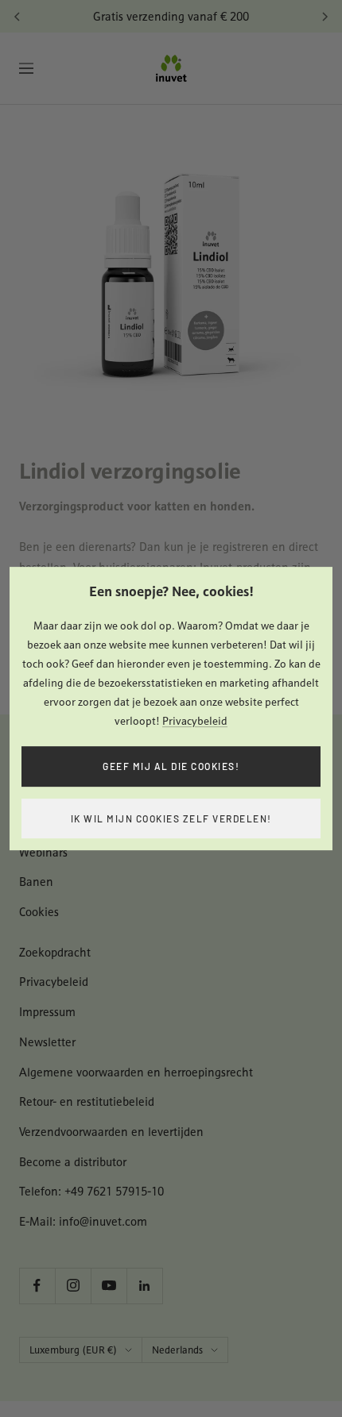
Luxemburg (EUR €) (73, 1349)
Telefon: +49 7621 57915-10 (91, 1191)
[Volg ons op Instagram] (73, 1285)
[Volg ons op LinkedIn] (144, 1285)
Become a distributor (72, 1161)
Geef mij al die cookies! (171, 766)
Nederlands (177, 1349)
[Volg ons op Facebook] (37, 1285)
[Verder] (324, 16)
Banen (36, 881)
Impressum (47, 1011)
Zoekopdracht (55, 952)
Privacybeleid (194, 721)
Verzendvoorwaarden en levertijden (111, 1131)
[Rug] (17, 16)
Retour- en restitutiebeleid (86, 1101)
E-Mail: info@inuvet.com (83, 1221)
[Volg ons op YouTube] (108, 1285)
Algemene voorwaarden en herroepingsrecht (136, 1072)
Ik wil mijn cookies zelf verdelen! (171, 818)
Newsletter (47, 1042)
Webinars (43, 852)
